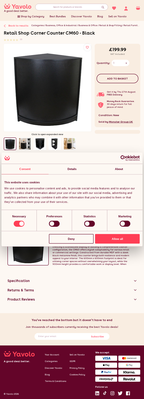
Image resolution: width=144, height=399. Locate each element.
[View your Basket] (138, 8)
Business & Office (88, 25)
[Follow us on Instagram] (112, 392)
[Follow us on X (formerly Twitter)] (120, 392)
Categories (37, 25)
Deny (71, 238)
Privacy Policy (77, 368)
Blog (100, 16)
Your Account (52, 354)
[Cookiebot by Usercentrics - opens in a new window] (123, 158)
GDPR (72, 361)
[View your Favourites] (114, 8)
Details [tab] (72, 169)
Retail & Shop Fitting (110, 25)
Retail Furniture (132, 25)
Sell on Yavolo (117, 16)
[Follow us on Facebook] (128, 392)
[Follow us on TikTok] (105, 392)
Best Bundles (58, 16)
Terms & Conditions (55, 381)
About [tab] (119, 169)
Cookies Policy (77, 374)
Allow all (117, 238)
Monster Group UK (121, 121)
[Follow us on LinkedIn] (97, 392)
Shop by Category (32, 16)
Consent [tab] (25, 169)
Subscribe (97, 336)
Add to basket (117, 78)
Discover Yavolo (81, 16)
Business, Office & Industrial (61, 25)
